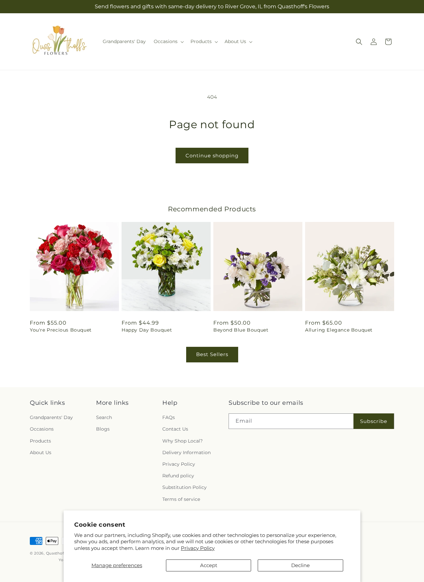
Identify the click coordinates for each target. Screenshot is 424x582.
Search (104, 417)
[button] (168, 41)
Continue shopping (212, 155)
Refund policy (178, 476)
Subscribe (373, 421)
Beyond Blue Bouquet (240, 330)
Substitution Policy (184, 487)
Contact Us (175, 429)
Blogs (103, 429)
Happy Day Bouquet (147, 330)
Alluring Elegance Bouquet (339, 330)
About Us (40, 452)
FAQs (168, 417)
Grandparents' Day (51, 417)
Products (40, 441)
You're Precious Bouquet (61, 330)
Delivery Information (186, 452)
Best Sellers (212, 354)
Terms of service (181, 499)
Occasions (42, 429)
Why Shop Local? (182, 441)
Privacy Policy (198, 548)
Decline (300, 565)
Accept (208, 565)
